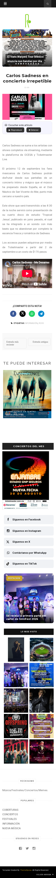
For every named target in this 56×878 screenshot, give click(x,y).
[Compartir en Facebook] (13, 314)
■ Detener (34, 130)
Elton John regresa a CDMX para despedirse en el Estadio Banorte (41, 757)
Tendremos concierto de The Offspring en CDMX (14, 731)
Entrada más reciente (12, 343)
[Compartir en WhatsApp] (32, 314)
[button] (16, 63)
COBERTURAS (10, 809)
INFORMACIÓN (31, 323)
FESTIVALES (9, 819)
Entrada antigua (40, 341)
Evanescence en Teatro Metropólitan (21, 413)
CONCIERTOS (10, 814)
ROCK (41, 323)
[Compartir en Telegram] (41, 314)
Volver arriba (44, 875)
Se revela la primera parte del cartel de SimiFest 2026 (14, 680)
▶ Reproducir (15, 130)
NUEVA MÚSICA (11, 828)
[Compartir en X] (22, 314)
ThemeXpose (26, 870)
